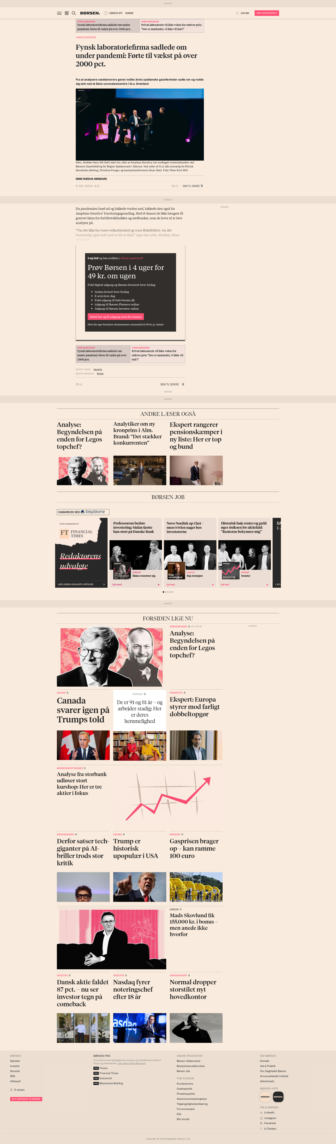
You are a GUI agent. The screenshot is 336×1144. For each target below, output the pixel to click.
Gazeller (98, 369)
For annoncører (186, 1109)
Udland (61, 692)
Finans (101, 1068)
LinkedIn (269, 1112)
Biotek (100, 373)
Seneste (15, 1071)
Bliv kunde (183, 1119)
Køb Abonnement (267, 13)
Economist (103, 1078)
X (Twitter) (269, 1128)
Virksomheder (86, 37)
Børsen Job (183, 1071)
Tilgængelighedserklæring (192, 1104)
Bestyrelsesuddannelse (191, 1066)
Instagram (270, 1118)
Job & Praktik (267, 1066)
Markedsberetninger (70, 768)
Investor (62, 975)
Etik (179, 1114)
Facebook (270, 1123)
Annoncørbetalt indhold (274, 1076)
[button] (67, 13)
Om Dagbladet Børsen (273, 1071)
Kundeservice (185, 1083)
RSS (12, 1076)
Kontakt (264, 1061)
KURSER (129, 13)
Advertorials (267, 1081)
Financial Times (106, 1073)
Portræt (137, 694)
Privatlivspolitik (186, 1093)
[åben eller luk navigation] (60, 13)
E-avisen (19, 1089)
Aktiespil (15, 1081)
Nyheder (15, 1061)
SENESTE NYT (116, 13)
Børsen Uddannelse (188, 1061)
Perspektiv (176, 692)
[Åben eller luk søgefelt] (73, 13)
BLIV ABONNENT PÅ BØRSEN (26, 1099)
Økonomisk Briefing (108, 1083)
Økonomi (175, 834)
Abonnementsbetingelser (192, 1098)
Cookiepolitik (184, 1088)
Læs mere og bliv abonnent (132, 1063)
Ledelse (174, 909)
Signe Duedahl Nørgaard (91, 178)
